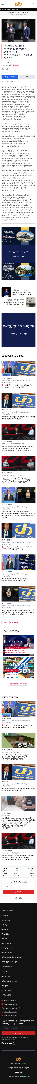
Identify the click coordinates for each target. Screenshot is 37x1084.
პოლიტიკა (17, 65)
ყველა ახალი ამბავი (11, 622)
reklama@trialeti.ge (10, 1004)
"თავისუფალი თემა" (17, 443)
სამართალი (6, 815)
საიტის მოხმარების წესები (18, 1068)
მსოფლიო (5, 929)
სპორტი (5, 925)
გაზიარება (10, 77)
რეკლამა (5, 752)
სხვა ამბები (6, 934)
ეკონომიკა (6, 915)
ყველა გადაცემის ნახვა (18, 683)
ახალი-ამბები (21, 12)
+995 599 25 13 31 (10, 1016)
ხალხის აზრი (7, 952)
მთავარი (11, 12)
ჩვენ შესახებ (6, 990)
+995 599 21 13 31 (10, 1012)
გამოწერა (18, 892)
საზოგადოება (14, 752)
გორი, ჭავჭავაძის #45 (11, 1008)
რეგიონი (5, 939)
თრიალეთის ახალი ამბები (12, 957)
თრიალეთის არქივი (9, 962)
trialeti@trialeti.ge (10, 1000)
